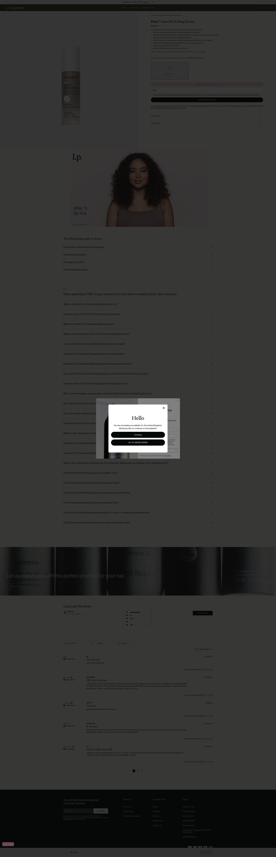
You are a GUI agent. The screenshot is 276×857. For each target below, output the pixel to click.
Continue (138, 435)
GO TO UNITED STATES (138, 442)
